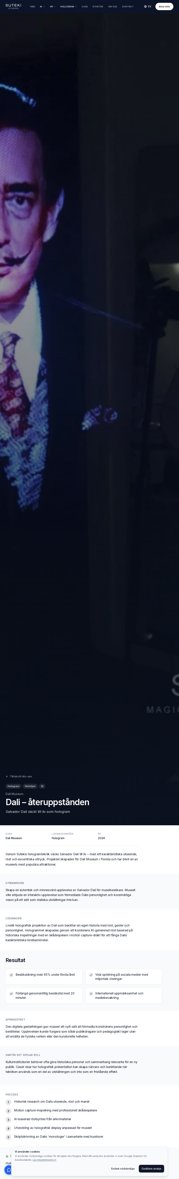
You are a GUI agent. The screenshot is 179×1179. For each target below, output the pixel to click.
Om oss (112, 6)
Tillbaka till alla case (21, 776)
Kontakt (128, 6)
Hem (32, 6)
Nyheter (98, 6)
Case (85, 6)
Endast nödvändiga (122, 1168)
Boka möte (164, 6)
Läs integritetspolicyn (44, 1159)
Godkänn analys (151, 1168)
